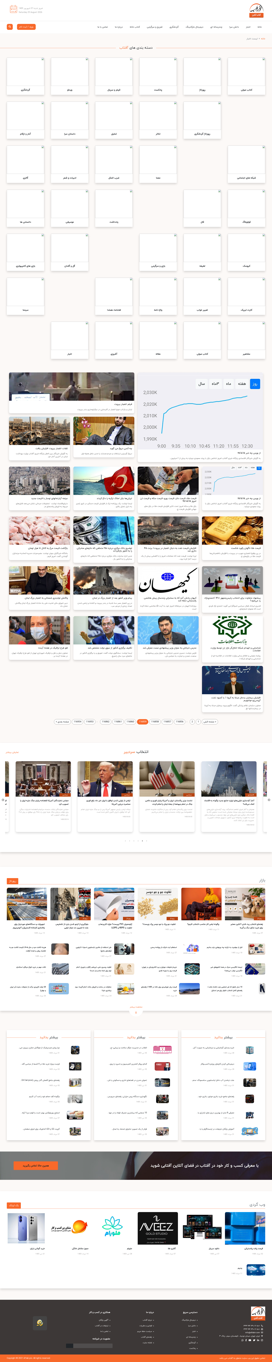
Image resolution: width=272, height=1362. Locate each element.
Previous (269, 800)
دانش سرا (234, 27)
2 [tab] (129, 840)
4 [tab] (138, 840)
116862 (106, 721)
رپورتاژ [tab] (12, 881)
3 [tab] (133, 840)
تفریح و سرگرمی (154, 27)
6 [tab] (146, 840)
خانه (260, 27)
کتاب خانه (135, 27)
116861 (118, 721)
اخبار (248, 27)
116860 (130, 721)
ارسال (69, 1345)
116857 (167, 721)
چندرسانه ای (216, 27)
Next (3, 800)
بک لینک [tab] (14, 1205)
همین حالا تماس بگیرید (36, 1165)
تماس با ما (102, 27)
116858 (155, 721)
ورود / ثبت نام (26, 26)
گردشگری (174, 27)
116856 (179, 721)
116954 (77, 721)
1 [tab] (125, 840)
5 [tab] (142, 840)
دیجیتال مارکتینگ (194, 27)
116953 (90, 721)
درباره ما (119, 27)
